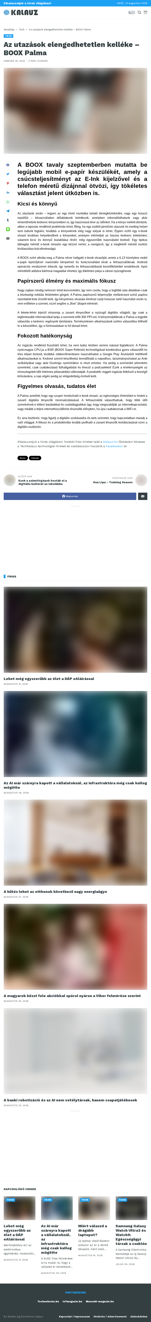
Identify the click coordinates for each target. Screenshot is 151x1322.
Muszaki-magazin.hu (100, 1301)
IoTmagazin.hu (72, 1301)
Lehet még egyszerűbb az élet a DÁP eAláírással (49, 678)
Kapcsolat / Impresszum (74, 1316)
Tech (21, 29)
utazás (35, 458)
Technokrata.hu (48, 1301)
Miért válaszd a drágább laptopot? (92, 1230)
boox (23, 458)
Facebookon (114, 446)
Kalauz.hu (110, 441)
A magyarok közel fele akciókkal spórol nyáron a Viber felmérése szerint (72, 996)
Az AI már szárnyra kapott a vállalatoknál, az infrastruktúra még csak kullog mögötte (75, 785)
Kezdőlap (9, 29)
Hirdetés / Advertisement (110, 1316)
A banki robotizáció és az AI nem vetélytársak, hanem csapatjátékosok (70, 1100)
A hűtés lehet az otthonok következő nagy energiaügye (55, 891)
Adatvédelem (138, 1316)
